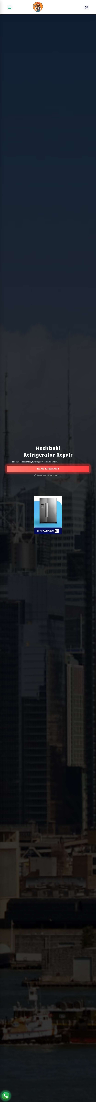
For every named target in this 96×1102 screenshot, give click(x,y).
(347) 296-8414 (5, 1095)
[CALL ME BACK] (86, 7)
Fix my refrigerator (48, 468)
